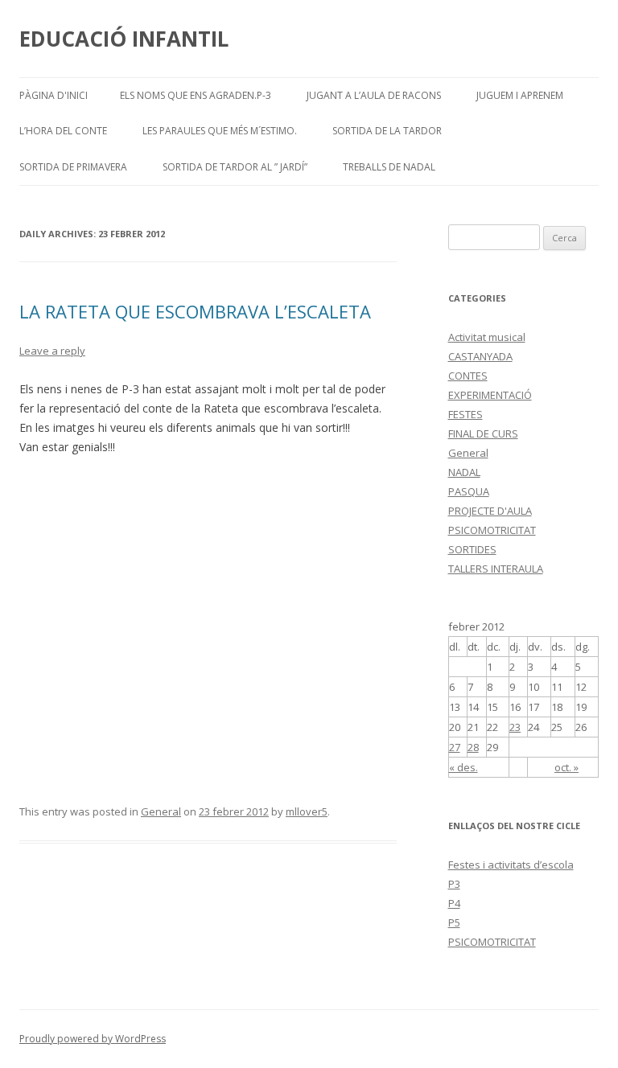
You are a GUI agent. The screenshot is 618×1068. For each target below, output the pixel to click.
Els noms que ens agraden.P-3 (195, 95)
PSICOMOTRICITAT (492, 530)
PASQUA (468, 491)
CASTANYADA (480, 356)
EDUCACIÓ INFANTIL (124, 38)
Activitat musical (486, 337)
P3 (454, 884)
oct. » (566, 767)
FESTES (465, 414)
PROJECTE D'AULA (490, 510)
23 (515, 727)
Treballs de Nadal (389, 167)
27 (454, 747)
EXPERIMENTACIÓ (490, 395)
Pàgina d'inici (53, 95)
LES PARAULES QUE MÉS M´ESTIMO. (219, 131)
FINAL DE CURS (483, 433)
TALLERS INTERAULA (495, 568)
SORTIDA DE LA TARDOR (387, 131)
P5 (454, 922)
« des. (463, 767)
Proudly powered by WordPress (92, 1038)
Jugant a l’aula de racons (374, 95)
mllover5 (307, 811)
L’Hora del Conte (63, 131)
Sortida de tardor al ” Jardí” (235, 167)
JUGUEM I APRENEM (519, 95)
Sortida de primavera (73, 167)
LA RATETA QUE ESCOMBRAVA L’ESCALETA (195, 311)
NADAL (464, 472)
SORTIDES (472, 549)
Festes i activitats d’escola (511, 864)
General (161, 811)
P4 (454, 903)
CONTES (468, 375)
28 (473, 747)
